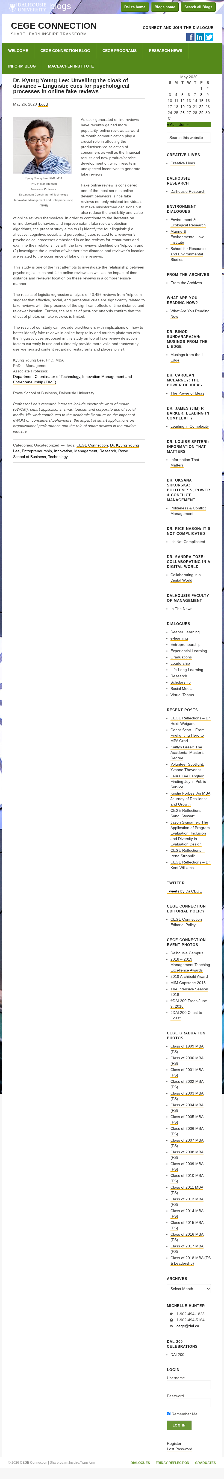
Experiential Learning (188, 651)
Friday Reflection (172, 1463)
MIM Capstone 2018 (188, 983)
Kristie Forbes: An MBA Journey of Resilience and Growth (190, 798)
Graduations (181, 657)
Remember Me (184, 1414)
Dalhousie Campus (186, 953)
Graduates (205, 1463)
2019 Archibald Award (189, 976)
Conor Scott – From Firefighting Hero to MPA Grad (187, 735)
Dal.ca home (134, 7)
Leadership (180, 663)
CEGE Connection (54, 26)
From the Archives (186, 283)
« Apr (171, 124)
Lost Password (179, 1449)
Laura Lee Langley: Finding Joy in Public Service (188, 781)
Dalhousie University (27, 7)
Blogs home (165, 7)
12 (182, 100)
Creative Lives (182, 163)
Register (174, 1443)
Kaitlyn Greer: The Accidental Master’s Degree (187, 752)
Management (85, 451)
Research (107, 451)
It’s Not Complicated (187, 541)
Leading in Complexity (189, 426)
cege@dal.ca (187, 1326)
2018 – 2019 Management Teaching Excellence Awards (190, 964)
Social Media (181, 688)
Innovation (63, 451)
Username (176, 1378)
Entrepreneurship (37, 451)
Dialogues (140, 1463)
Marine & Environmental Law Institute (187, 236)
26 (182, 112)
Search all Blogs (198, 7)
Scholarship (180, 682)
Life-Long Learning (186, 669)
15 (201, 100)
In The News (181, 608)
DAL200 (177, 1354)
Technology (58, 456)
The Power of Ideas (187, 393)
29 (201, 112)
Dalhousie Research (187, 191)
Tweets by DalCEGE (184, 891)
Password (175, 1396)
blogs (60, 6)
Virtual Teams (182, 695)
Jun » (184, 124)
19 (182, 106)
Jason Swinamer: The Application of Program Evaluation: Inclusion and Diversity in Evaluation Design (190, 833)
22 (201, 106)
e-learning (179, 638)
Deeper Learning (185, 632)
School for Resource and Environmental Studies (188, 254)
